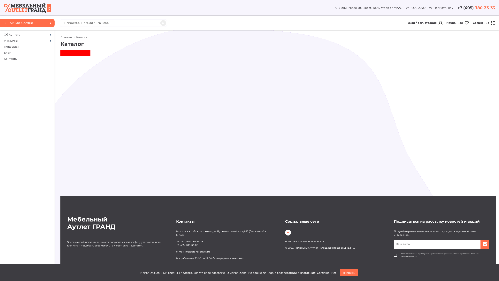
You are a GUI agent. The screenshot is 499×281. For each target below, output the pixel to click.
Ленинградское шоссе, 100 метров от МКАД (370, 8)
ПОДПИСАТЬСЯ (484, 244)
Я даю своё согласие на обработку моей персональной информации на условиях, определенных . (440, 255)
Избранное (454, 23)
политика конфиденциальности (304, 241)
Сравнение (481, 23)
